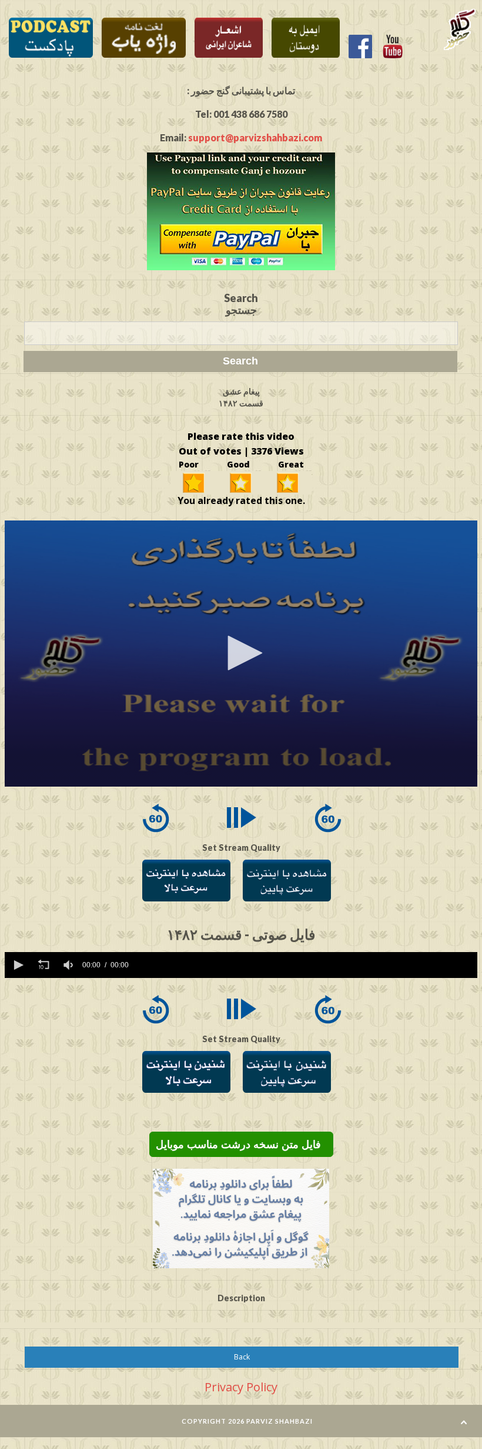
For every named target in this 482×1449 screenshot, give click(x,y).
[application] (241, 653)
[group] (69, 965)
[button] (241, 653)
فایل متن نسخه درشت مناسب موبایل (241, 1144)
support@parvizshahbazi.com (255, 137)
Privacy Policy (241, 1387)
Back (242, 1357)
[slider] (305, 965)
